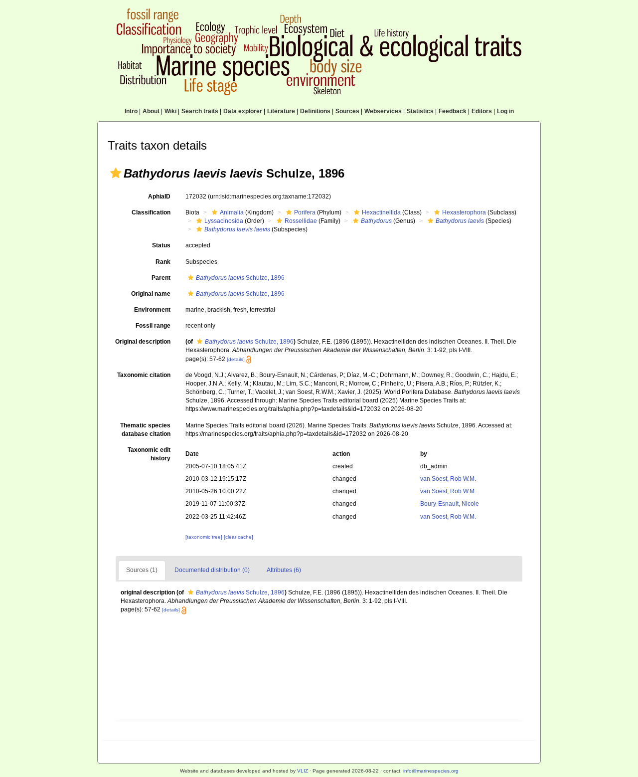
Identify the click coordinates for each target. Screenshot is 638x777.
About (151, 111)
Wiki (170, 111)
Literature (281, 111)
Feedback (453, 111)
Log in (505, 111)
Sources (347, 111)
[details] (236, 359)
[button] (116, 173)
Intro (131, 111)
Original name (150, 293)
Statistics (420, 111)
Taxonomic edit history (149, 454)
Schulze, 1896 (240, 277)
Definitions (315, 111)
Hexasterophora (464, 212)
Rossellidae (301, 220)
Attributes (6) (284, 570)
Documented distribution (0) (212, 570)
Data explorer (242, 111)
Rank (163, 261)
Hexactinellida (381, 212)
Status (161, 245)
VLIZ (302, 771)
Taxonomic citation (143, 375)
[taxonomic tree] (204, 537)
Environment (152, 309)
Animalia (232, 212)
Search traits (199, 111)
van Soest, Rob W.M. (448, 478)
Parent (161, 277)
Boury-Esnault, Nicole (449, 503)
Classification (151, 212)
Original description (142, 341)
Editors (482, 111)
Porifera (305, 212)
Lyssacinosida (223, 220)
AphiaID (159, 196)
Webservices (383, 111)
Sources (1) (142, 570)
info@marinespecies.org (431, 771)
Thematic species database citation (145, 429)
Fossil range (153, 325)
